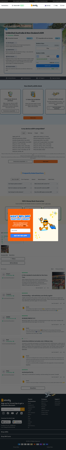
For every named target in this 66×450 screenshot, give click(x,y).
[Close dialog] (55, 213)
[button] (6, 5)
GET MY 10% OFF (20, 236)
